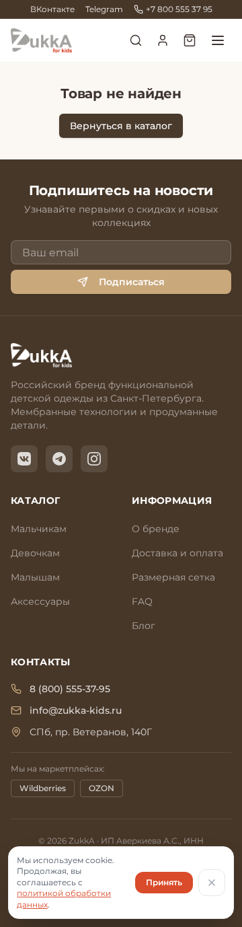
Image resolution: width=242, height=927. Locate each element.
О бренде (155, 529)
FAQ (142, 601)
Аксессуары (40, 601)
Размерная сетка (173, 577)
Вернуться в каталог (121, 126)
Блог (143, 626)
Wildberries (42, 788)
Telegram (104, 9)
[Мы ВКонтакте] (24, 458)
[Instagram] (94, 458)
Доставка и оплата (177, 553)
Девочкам (35, 553)
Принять (164, 882)
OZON (101, 788)
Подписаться (132, 282)
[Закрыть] (211, 882)
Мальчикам (39, 529)
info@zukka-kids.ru (76, 710)
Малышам (35, 577)
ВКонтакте (52, 9)
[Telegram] (59, 458)
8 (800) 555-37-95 (70, 689)
